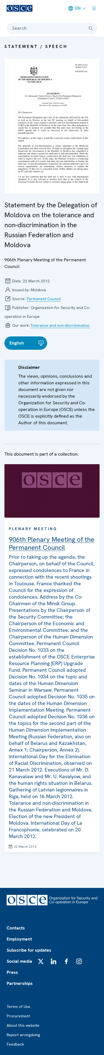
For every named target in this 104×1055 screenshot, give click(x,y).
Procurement (18, 1015)
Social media (19, 961)
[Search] (90, 28)
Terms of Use (18, 1006)
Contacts (16, 928)
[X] (41, 961)
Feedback (15, 1044)
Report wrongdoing (23, 1034)
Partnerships (20, 983)
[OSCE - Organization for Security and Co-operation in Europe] (19, 8)
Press (12, 972)
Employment (19, 939)
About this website (23, 1025)
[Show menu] (94, 8)
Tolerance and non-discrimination (60, 325)
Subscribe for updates (29, 950)
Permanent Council (44, 298)
